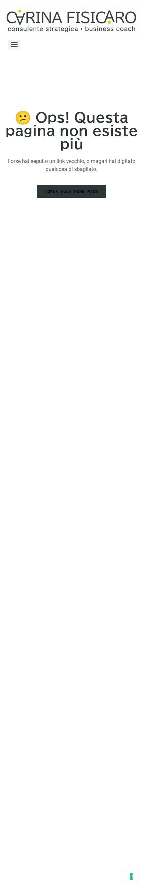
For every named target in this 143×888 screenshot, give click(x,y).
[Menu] (14, 45)
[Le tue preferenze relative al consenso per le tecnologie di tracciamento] (131, 876)
